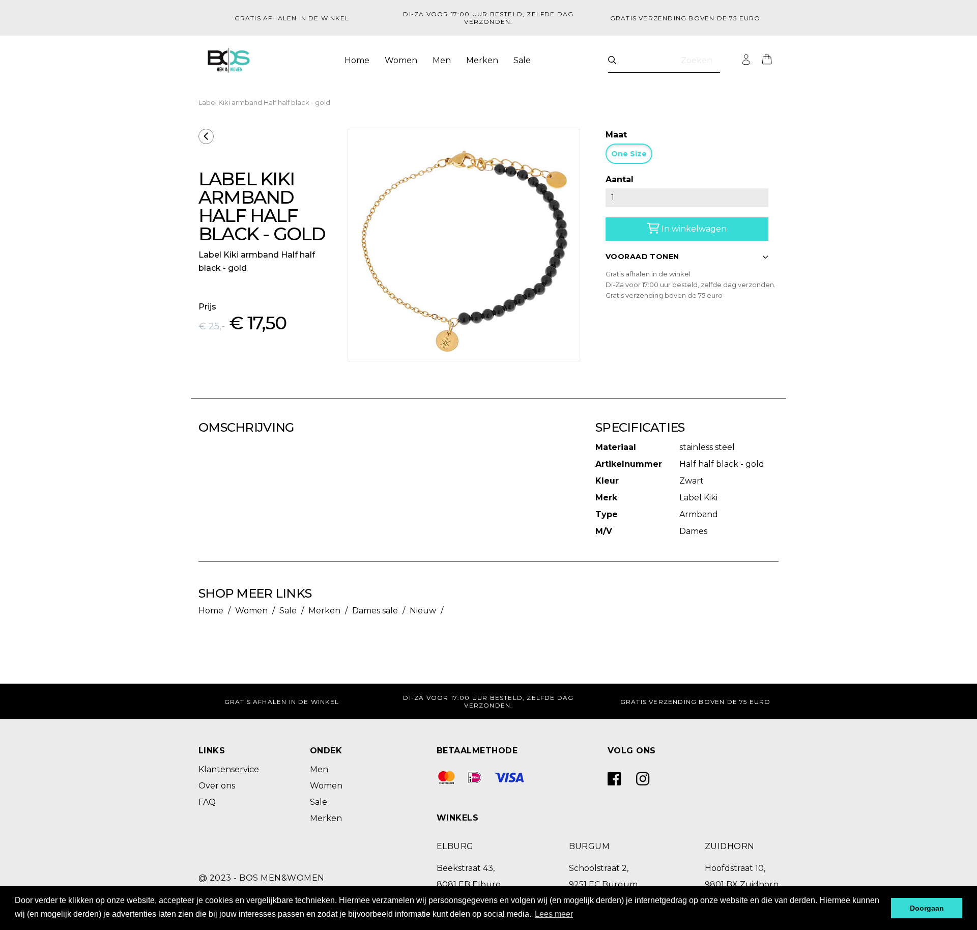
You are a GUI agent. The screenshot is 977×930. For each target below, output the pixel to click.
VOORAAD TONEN (642, 256)
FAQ (207, 802)
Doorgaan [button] (927, 908)
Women (401, 60)
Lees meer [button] (554, 914)
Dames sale (375, 610)
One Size (629, 153)
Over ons (216, 786)
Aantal (620, 179)
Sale (522, 60)
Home (356, 60)
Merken (482, 60)
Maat (616, 134)
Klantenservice (228, 769)
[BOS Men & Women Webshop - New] (228, 60)
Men (442, 60)
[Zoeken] (612, 60)
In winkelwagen (693, 229)
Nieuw (423, 610)
